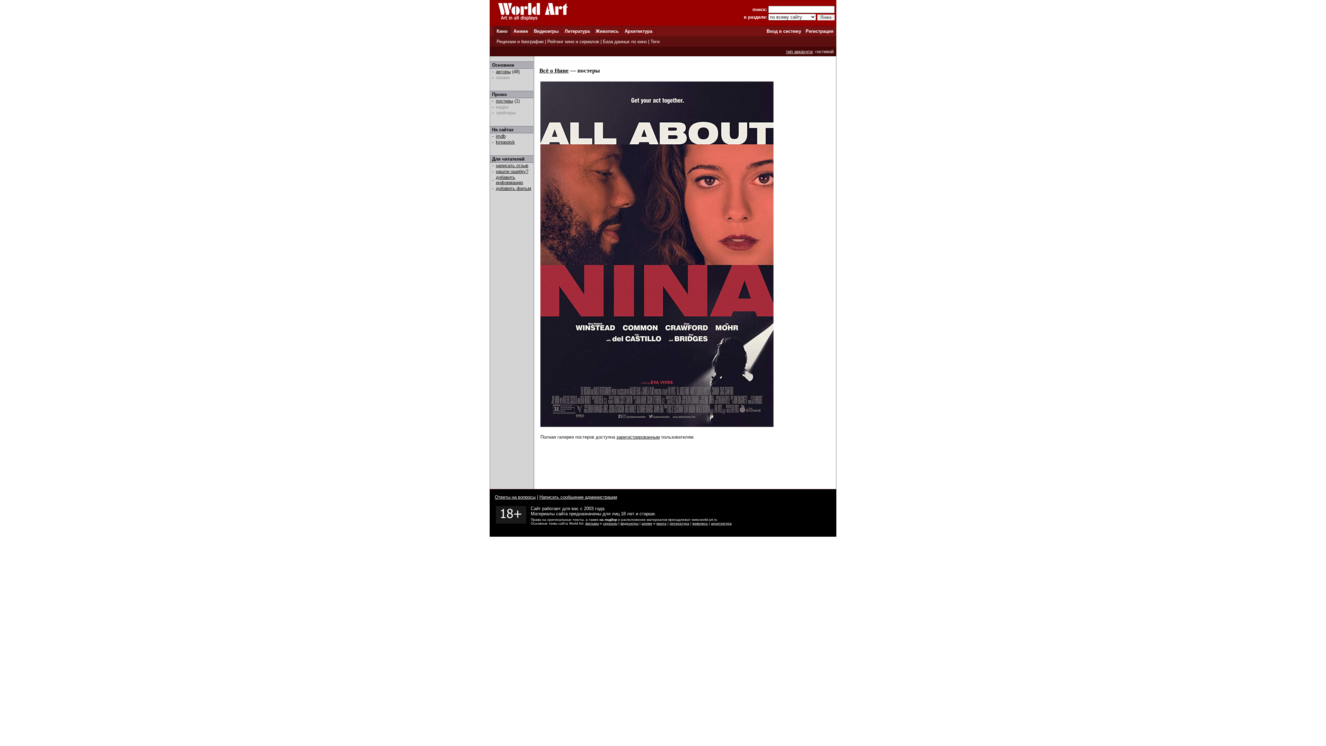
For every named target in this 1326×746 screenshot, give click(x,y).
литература (679, 523)
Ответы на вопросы (515, 497)
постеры (504, 101)
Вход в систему (784, 31)
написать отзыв (512, 165)
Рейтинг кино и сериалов (573, 41)
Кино (502, 31)
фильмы (592, 523)
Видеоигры (546, 31)
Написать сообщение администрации (578, 497)
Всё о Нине (554, 70)
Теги (655, 41)
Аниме (520, 31)
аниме (647, 523)
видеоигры (629, 523)
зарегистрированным (638, 437)
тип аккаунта (799, 51)
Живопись (607, 31)
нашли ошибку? (512, 171)
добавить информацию (509, 180)
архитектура (721, 523)
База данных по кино (625, 41)
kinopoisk (505, 142)
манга (661, 523)
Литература (577, 31)
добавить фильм (513, 188)
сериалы (610, 523)
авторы (503, 71)
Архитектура (638, 31)
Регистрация (820, 31)
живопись (700, 523)
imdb (501, 136)
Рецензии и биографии (520, 41)
